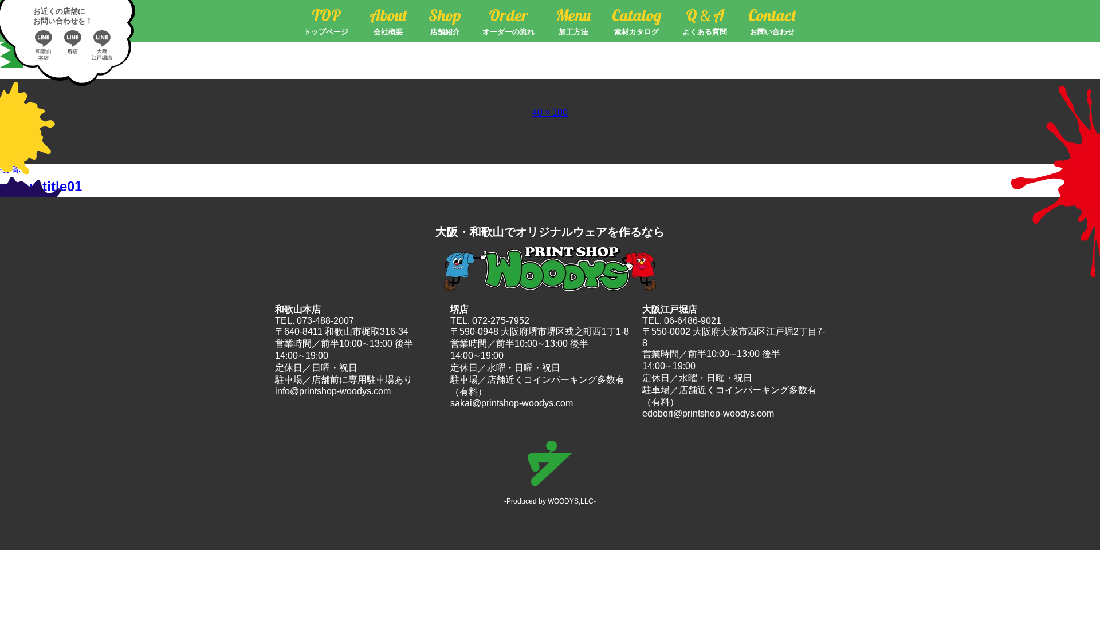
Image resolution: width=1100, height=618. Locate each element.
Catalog (636, 21)
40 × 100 (550, 112)
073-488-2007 (325, 321)
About (388, 21)
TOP (326, 21)
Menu (573, 21)
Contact (772, 21)
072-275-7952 (500, 321)
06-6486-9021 (692, 321)
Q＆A (704, 21)
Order (508, 21)
